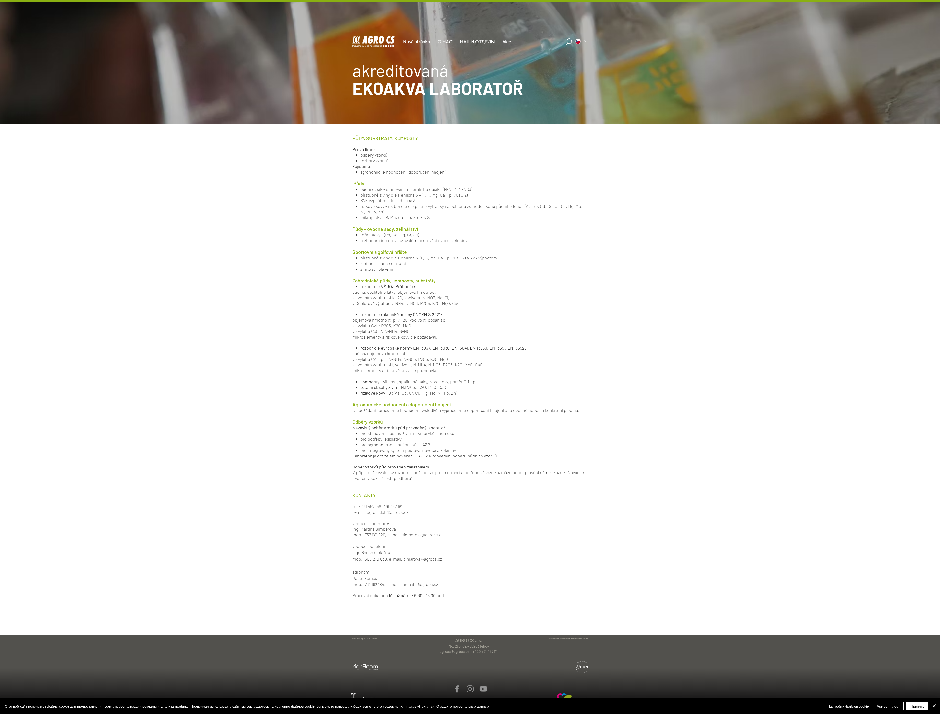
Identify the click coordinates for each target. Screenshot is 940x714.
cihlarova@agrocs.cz (422, 559)
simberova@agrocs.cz (422, 534)
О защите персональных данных (462, 706)
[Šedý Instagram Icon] (470, 689)
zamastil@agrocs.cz (419, 584)
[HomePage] (470, 119)
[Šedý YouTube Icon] (483, 689)
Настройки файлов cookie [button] (848, 706)
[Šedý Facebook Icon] (457, 689)
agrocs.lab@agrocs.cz (387, 512)
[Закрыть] (934, 706)
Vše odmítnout (888, 706)
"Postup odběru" (397, 478)
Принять (917, 706)
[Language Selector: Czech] (581, 41)
